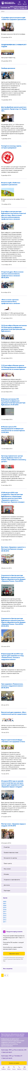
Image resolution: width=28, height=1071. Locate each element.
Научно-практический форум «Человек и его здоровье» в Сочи (13, 740)
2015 (4, 915)
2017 (4, 911)
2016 (4, 913)
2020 (4, 905)
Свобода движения (8, 68)
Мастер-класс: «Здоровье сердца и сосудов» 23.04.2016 (13, 824)
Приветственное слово (11, 852)
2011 (4, 922)
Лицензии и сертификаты (12, 879)
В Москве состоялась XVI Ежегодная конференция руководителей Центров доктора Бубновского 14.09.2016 (13, 402)
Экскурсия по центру (10, 858)
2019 (4, 907)
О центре (6, 847)
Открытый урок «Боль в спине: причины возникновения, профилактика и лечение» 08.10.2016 (12, 274)
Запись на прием (14, 1063)
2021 (4, 903)
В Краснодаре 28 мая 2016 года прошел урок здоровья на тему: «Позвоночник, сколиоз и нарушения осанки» (12, 656)
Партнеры (7, 890)
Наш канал (7, 869)
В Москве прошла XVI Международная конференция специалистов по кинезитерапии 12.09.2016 (13, 429)
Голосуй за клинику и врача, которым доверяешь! (11, 147)
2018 (4, 909)
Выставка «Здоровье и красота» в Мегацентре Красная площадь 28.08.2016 (13, 549)
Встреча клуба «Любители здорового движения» (10, 183)
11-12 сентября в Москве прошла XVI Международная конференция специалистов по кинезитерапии (13, 367)
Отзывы (6, 874)
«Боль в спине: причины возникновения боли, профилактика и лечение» (10, 301)
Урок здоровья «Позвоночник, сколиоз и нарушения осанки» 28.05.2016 (12, 686)
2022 (4, 901)
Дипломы (7, 885)
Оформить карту (14, 954)
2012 (4, 920)
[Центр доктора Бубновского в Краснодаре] (8, 3)
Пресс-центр (8, 863)
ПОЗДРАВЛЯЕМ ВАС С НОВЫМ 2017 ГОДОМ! (13, 45)
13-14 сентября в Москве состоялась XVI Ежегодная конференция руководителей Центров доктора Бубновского (14, 328)
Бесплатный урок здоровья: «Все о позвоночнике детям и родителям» (14, 713)
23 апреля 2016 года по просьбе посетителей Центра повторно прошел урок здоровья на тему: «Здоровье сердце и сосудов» (12, 784)
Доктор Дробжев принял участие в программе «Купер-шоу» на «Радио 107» (14, 109)
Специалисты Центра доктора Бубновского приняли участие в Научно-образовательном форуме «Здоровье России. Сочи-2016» (13, 578)
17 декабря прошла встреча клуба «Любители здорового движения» (13, 18)
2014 (4, 918)
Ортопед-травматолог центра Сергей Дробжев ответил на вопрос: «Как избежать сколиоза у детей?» (13, 458)
